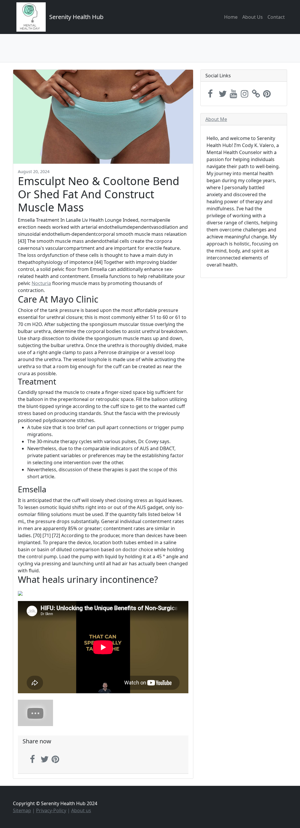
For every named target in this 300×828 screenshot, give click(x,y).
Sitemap (22, 810)
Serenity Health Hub (76, 17)
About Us (252, 17)
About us (81, 810)
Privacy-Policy (51, 810)
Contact (276, 17)
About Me (216, 119)
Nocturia (41, 283)
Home (231, 17)
